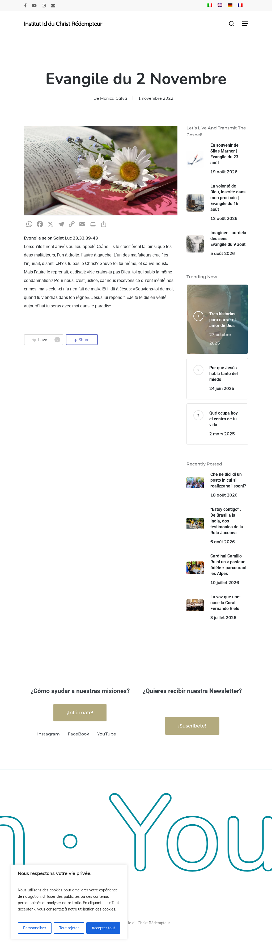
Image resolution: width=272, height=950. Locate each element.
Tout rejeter (69, 928)
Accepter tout (103, 928)
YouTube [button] (106, 734)
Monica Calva (113, 98)
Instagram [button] (48, 734)
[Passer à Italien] (209, 5)
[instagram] (44, 5)
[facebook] (25, 5)
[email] (53, 5)
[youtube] (34, 5)
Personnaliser (34, 928)
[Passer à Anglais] (220, 5)
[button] (245, 23)
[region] (69, 902)
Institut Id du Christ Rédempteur (63, 24)
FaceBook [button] (78, 734)
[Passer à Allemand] (230, 5)
